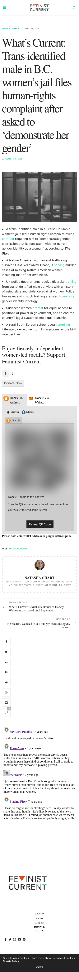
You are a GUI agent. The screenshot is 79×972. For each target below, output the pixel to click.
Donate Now (13, 383)
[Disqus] (39, 773)
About (39, 914)
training (71, 281)
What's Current (11, 28)
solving (59, 265)
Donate (39, 927)
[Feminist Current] (39, 7)
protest (38, 308)
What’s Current (18, 548)
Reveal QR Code (40, 524)
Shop (39, 931)
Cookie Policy (11, 961)
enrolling (64, 324)
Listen (39, 922)
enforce (68, 296)
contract (8, 239)
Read (39, 918)
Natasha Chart (13, 159)
